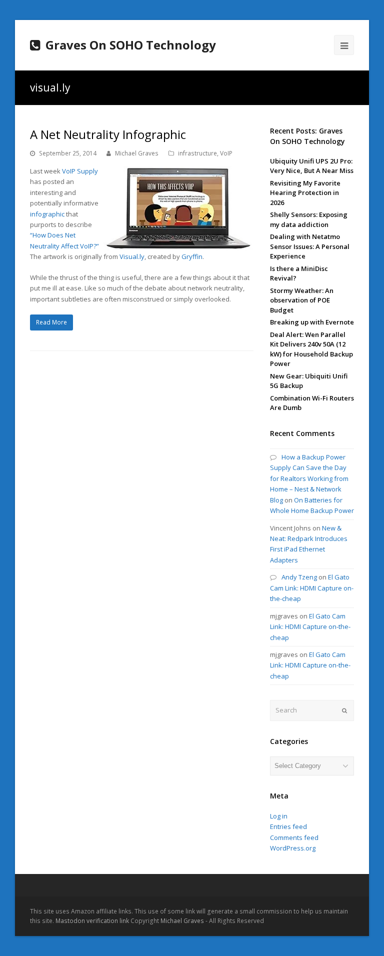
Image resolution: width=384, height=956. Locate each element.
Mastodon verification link (92, 920)
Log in (279, 816)
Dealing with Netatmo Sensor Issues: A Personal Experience (310, 246)
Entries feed (288, 826)
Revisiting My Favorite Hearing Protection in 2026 (305, 192)
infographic (47, 214)
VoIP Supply (80, 171)
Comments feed (294, 837)
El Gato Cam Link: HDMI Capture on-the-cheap (312, 587)
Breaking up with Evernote (312, 322)
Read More (51, 322)
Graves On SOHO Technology (131, 44)
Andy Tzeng (299, 577)
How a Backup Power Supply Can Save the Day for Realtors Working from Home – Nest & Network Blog (309, 478)
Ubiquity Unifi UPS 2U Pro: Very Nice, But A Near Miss (312, 166)
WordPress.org (293, 848)
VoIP (226, 153)
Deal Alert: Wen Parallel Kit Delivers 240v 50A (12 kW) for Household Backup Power (311, 349)
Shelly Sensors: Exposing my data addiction (309, 219)
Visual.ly (132, 256)
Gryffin (192, 256)
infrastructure (197, 153)
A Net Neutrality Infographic (108, 134)
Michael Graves (136, 153)
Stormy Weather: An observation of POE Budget (302, 300)
